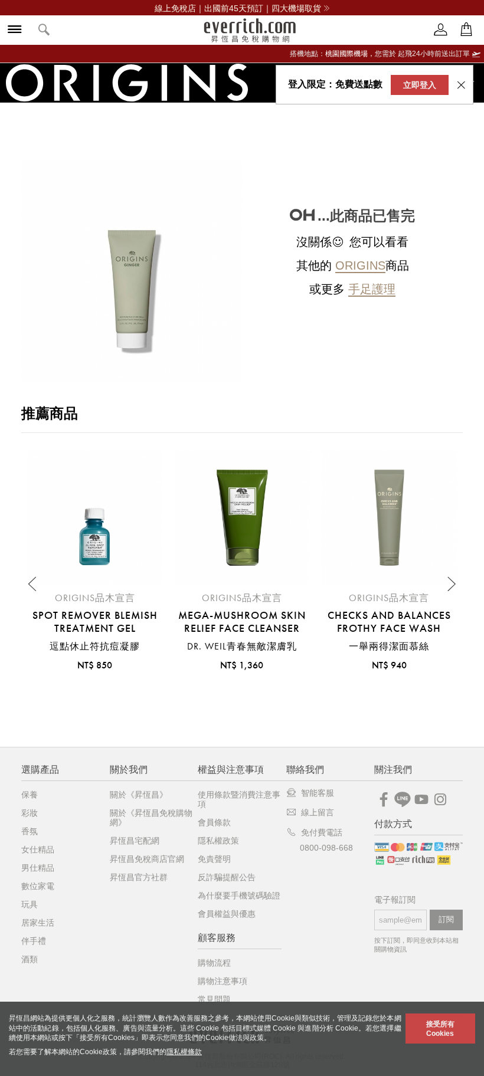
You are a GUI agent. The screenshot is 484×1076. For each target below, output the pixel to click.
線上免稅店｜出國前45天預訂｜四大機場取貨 (238, 8)
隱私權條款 (184, 1052)
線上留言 (317, 812)
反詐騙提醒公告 (227, 877)
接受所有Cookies (440, 1029)
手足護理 (371, 289)
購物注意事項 (222, 981)
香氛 (29, 831)
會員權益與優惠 (227, 913)
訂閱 (446, 919)
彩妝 (29, 813)
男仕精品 (37, 867)
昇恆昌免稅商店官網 (147, 859)
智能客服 (317, 793)
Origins (360, 265)
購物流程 (214, 962)
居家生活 (37, 922)
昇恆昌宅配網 (134, 840)
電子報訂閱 (395, 899)
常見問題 (214, 999)
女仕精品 (37, 849)
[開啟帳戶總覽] (441, 29)
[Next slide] (451, 584)
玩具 (29, 904)
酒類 (29, 959)
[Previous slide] (33, 584)
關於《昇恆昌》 (139, 794)
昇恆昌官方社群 (139, 877)
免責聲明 (214, 859)
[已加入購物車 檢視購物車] (466, 29)
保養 (29, 794)
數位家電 (37, 886)
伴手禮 (33, 941)
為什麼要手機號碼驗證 (239, 895)
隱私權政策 (218, 840)
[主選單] (15, 30)
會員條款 (214, 822)
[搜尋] (44, 30)
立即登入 (419, 85)
